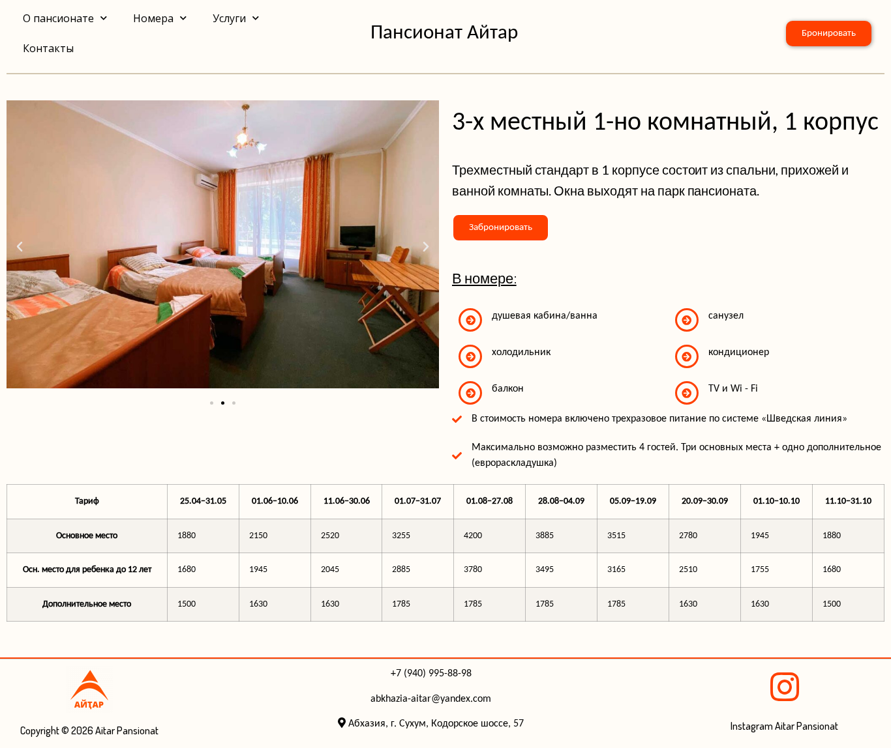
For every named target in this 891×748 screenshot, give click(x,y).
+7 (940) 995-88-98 (431, 674)
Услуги (229, 18)
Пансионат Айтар (444, 33)
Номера (153, 18)
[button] (19, 246)
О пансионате (58, 18)
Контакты (48, 48)
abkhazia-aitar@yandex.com (430, 699)
